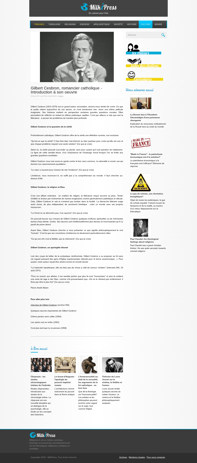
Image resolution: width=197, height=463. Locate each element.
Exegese (84, 24)
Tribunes (39, 24)
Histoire (132, 24)
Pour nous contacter (156, 457)
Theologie (54, 24)
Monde (158, 24)
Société (118, 24)
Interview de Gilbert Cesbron (44, 305)
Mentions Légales (137, 457)
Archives (123, 457)
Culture (145, 24)
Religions (70, 24)
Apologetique (102, 24)
